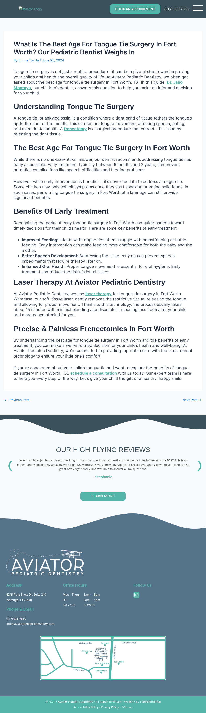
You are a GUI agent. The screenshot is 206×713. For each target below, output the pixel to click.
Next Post (192, 399)
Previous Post (16, 399)
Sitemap (127, 707)
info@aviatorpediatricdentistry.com (30, 624)
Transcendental (150, 702)
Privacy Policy (110, 707)
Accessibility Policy (85, 707)
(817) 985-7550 (176, 9)
